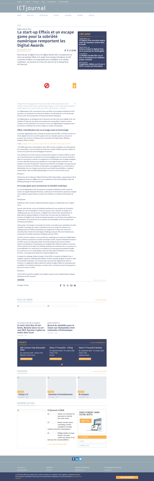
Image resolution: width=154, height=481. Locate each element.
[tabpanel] (32, 353)
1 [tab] (61, 364)
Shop (43, 1)
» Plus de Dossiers (99, 371)
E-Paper (27, 1)
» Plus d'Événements (97, 343)
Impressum (108, 470)
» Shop (81, 441)
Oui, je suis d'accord (127, 477)
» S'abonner (84, 437)
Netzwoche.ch (79, 470)
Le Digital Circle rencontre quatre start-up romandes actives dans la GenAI (46, 144)
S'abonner (36, 1)
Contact (19, 1)
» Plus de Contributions (57, 444)
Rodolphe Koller (25, 51)
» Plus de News (100, 300)
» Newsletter (52, 1)
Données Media (63, 1)
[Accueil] (31, 8)
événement (21, 279)
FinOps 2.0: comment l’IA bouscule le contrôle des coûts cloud (66, 416)
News (19, 25)
